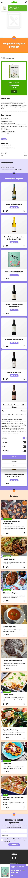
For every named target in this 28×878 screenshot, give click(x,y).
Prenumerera (14, 844)
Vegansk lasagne (8, 694)
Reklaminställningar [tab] (20, 414)
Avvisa (14, 465)
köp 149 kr (14, 480)
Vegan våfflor (7, 764)
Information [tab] (11, 414)
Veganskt (4, 139)
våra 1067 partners (9, 421)
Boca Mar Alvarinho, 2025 (14, 204)
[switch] (24, 442)
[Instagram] (15, 858)
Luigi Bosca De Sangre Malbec (14, 339)
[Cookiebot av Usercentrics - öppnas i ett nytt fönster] (20, 411)
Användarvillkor (14, 861)
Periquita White (13, 9)
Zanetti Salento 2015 (14, 372)
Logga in (3, 169)
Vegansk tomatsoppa (9, 627)
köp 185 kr (14, 342)
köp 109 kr (14, 207)
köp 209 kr (14, 275)
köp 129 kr (14, 375)
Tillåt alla (14, 456)
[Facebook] (12, 858)
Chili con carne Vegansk (10, 593)
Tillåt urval (14, 461)
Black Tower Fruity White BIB (14, 272)
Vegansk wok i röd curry (10, 730)
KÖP (14, 91)
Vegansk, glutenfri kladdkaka (12, 660)
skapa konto (10, 169)
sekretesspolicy (20, 838)
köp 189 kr (14, 310)
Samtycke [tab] (4, 414)
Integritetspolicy (14, 863)
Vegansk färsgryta (8, 559)
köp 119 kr (14, 242)
